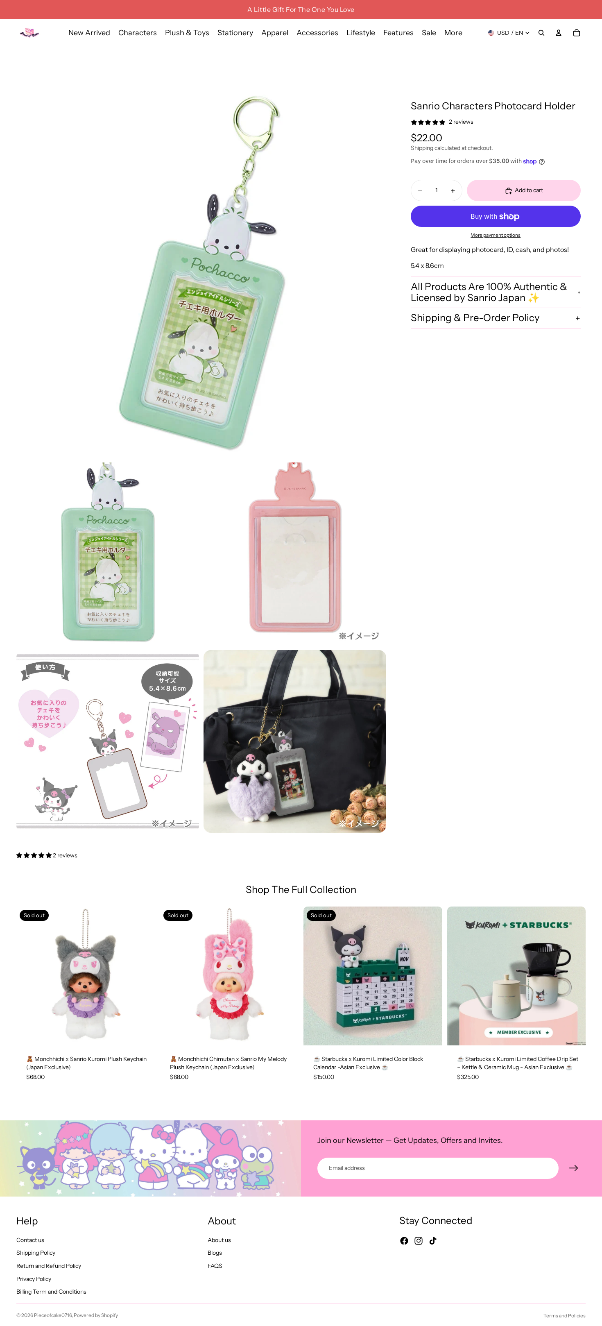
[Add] (573, 1033)
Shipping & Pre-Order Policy (475, 318)
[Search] (541, 33)
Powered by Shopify (96, 1315)
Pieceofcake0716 (53, 1315)
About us (219, 1240)
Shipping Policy (35, 1252)
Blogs (215, 1252)
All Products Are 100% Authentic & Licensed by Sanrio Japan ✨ (489, 292)
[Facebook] (404, 1241)
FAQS (215, 1265)
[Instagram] (418, 1241)
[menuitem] (453, 32)
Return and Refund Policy (48, 1265)
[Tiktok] (433, 1241)
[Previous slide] (28, 976)
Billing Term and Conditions (51, 1291)
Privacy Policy (33, 1278)
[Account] (559, 33)
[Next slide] (143, 976)
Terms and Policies (564, 1315)
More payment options (496, 235)
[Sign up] (574, 1168)
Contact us (30, 1240)
